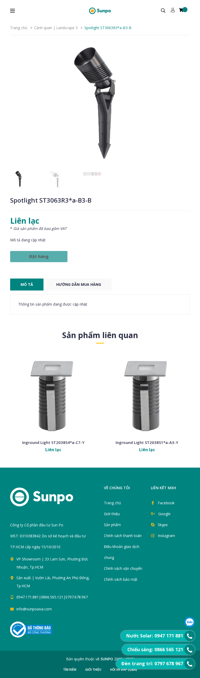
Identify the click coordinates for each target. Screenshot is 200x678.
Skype (163, 524)
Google (164, 513)
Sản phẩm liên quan (100, 335)
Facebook (166, 502)
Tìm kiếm (69, 669)
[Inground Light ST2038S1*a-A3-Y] (147, 394)
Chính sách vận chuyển (123, 568)
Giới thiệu (112, 513)
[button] (183, 105)
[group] (100, 105)
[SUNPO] (50, 499)
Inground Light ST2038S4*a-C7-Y (53, 442)
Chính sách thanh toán (123, 535)
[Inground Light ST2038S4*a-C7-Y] (53, 394)
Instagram (166, 535)
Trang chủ (112, 502)
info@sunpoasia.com (34, 608)
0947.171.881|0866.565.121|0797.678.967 (52, 597)
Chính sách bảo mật (121, 579)
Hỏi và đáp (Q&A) (123, 669)
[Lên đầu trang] (105, 610)
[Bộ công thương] (31, 629)
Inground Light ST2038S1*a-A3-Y (147, 442)
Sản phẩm (112, 524)
